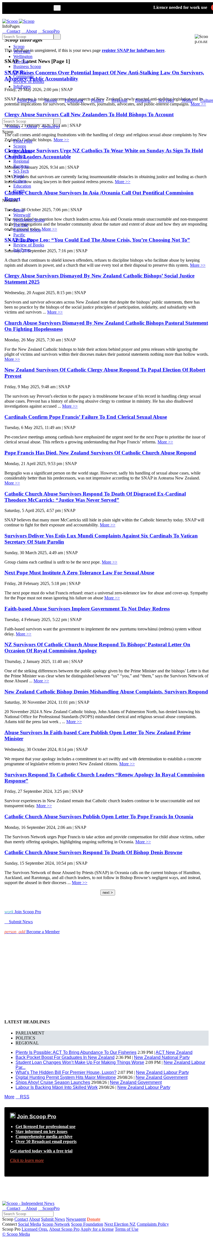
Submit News (53, 1219)
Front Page (26, 100)
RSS (22, 1096)
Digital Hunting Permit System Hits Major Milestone (66, 1077)
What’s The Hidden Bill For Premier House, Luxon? (66, 1072)
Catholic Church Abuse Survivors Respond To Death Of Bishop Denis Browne (93, 852)
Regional (119, 100)
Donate (93, 1219)
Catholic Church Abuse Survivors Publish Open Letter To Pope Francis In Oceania (98, 816)
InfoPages (22, 86)
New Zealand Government (161, 1077)
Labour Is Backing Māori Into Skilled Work (57, 1087)
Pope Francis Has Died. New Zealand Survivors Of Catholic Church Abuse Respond (100, 453)
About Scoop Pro (64, 1229)
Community (23, 76)
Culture (19, 181)
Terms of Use (126, 1229)
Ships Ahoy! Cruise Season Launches (53, 1082)
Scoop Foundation (87, 1224)
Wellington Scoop (29, 220)
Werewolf (22, 51)
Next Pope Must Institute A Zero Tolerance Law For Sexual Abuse (79, 573)
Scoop (18, 46)
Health (19, 191)
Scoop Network (56, 1224)
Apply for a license (97, 1229)
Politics (97, 100)
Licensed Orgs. (35, 1229)
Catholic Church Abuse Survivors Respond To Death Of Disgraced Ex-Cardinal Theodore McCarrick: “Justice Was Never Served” (95, 497)
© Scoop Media (16, 1234)
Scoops (50, 100)
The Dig (20, 61)
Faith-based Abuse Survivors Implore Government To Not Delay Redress (87, 609)
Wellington (22, 56)
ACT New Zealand (174, 1052)
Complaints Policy (153, 1224)
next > (108, 892)
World (187, 100)
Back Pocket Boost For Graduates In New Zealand (65, 1057)
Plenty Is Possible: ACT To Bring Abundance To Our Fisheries (76, 1052)
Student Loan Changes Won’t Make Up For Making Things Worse (80, 1062)
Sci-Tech (166, 100)
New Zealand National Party (162, 1057)
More (9, 1096)
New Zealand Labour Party (162, 1072)
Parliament (74, 100)
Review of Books (28, 81)
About (34, 1219)
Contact (21, 1219)
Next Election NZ (120, 1224)
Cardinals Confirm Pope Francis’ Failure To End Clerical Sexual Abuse (85, 417)
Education (22, 186)
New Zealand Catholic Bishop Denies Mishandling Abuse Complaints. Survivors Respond (106, 692)
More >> (198, 265)
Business (143, 100)
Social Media (29, 1224)
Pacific (19, 71)
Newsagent (76, 1219)
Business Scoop (27, 66)
